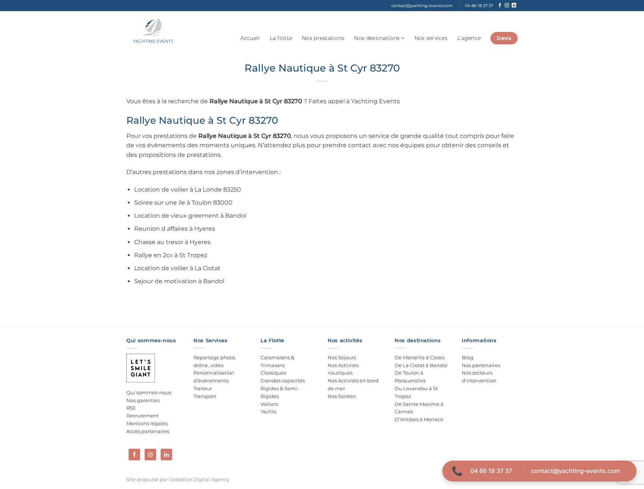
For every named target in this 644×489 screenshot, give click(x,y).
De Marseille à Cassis (420, 357)
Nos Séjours (342, 357)
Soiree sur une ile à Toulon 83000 (183, 202)
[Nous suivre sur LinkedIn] (514, 5)
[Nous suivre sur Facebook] (500, 5)
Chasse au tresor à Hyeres (172, 242)
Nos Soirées (342, 396)
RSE (131, 408)
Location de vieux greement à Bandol (190, 215)
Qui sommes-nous (148, 392)
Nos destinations (377, 38)
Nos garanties (143, 400)
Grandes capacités (283, 381)
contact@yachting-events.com (575, 470)
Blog (467, 357)
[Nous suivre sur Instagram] (507, 5)
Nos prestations (323, 38)
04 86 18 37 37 (491, 470)
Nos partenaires (481, 365)
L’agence (469, 38)
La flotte (281, 38)
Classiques (273, 373)
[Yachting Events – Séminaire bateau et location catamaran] (153, 30)
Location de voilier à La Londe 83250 (187, 189)
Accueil (250, 38)
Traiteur (202, 388)
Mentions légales (147, 423)
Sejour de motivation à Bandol (179, 281)
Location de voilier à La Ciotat (177, 268)
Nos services (431, 38)
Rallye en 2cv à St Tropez (170, 255)
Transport (204, 396)
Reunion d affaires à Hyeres (174, 228)
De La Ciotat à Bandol (421, 365)
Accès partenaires (147, 431)
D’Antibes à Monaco (419, 419)
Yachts (268, 411)
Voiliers (269, 404)
